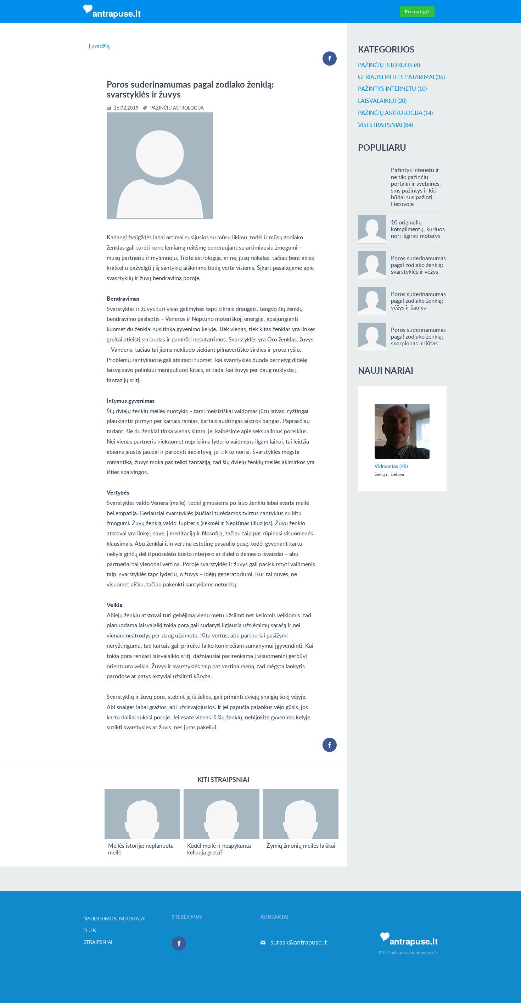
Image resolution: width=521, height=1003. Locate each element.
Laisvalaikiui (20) (382, 101)
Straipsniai (97, 941)
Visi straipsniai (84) (385, 125)
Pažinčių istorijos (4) (389, 65)
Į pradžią (99, 46)
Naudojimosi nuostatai (114, 918)
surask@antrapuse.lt (298, 942)
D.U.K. (90, 930)
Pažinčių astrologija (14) (395, 113)
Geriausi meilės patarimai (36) (401, 77)
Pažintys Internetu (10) (392, 89)
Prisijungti (417, 11)
